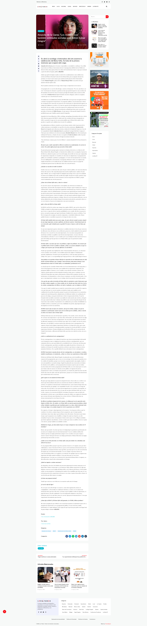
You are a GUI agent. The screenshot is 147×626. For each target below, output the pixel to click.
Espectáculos (82, 6)
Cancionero (95, 606)
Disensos (75, 609)
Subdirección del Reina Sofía (64, 531)
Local (58, 6)
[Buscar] (107, 16)
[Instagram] (109, 2)
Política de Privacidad (71, 619)
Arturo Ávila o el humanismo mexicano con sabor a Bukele (102, 45)
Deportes (75, 6)
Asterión (89, 606)
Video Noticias (85, 612)
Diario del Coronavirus (66, 609)
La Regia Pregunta (89, 609)
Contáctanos (92, 619)
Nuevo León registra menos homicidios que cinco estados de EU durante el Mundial (79, 586)
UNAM (74, 531)
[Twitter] (104, 2)
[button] (107, 6)
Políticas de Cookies (83, 619)
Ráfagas (70, 612)
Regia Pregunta (77, 612)
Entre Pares (81, 609)
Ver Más (41, 548)
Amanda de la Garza (46, 531)
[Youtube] (107, 2)
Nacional (63, 6)
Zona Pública (64, 612)
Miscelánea (64, 606)
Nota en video (77, 606)
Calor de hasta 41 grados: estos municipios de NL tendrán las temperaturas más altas (62, 586)
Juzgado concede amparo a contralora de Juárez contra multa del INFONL (45, 586)
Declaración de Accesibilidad (58, 619)
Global (69, 6)
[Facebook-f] (102, 2)
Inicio (53, 6)
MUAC (54, 531)
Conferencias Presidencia (95, 612)
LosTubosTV (95, 6)
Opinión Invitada (103, 609)
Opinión (89, 6)
